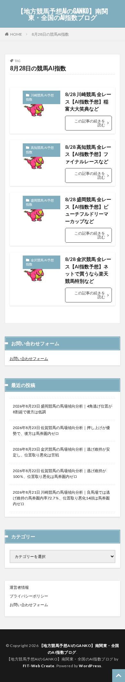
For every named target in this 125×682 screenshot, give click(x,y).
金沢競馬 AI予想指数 (40, 262)
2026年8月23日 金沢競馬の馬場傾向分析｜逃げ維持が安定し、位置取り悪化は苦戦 (61, 452)
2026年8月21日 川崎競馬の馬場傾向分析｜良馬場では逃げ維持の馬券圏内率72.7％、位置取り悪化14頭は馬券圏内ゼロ (61, 498)
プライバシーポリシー (29, 596)
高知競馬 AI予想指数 (40, 150)
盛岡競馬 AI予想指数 (40, 202)
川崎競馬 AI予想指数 (40, 97)
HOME (16, 34)
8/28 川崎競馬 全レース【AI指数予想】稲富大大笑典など (88, 101)
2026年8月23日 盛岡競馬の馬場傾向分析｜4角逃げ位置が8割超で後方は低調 (62, 409)
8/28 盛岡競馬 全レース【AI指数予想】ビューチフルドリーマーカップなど (88, 210)
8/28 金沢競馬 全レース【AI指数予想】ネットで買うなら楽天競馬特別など (88, 270)
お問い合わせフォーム (29, 358)
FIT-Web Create (38, 665)
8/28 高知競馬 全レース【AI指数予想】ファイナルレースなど (88, 154)
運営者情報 (19, 587)
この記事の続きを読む (89, 123)
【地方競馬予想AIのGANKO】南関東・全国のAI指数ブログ (62, 14)
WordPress (90, 665)
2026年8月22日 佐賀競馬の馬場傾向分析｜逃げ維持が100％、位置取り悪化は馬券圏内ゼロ (59, 473)
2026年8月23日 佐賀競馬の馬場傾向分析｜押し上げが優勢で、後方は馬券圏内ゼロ (61, 430)
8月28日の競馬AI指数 (50, 34)
